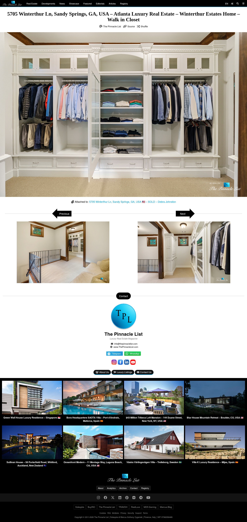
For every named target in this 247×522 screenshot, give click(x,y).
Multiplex (115, 513)
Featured (87, 3)
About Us (104, 372)
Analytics (111, 488)
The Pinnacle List (112, 26)
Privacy (123, 513)
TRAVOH (123, 506)
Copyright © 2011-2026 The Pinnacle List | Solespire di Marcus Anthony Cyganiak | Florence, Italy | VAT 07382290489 (123, 517)
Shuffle (144, 26)
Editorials (100, 3)
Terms (145, 513)
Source (131, 26)
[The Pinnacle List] (123, 478)
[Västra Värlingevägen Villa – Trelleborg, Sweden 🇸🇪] (154, 458)
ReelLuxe (135, 506)
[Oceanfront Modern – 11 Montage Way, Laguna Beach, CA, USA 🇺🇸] (93, 458)
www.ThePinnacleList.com (125, 346)
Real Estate (31, 3)
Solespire (79, 506)
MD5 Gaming (150, 506)
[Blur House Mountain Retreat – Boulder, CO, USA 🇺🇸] (215, 413)
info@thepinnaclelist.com (126, 343)
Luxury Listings (124, 372)
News (62, 3)
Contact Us (145, 372)
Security (131, 513)
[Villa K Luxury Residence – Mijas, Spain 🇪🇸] (215, 458)
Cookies (102, 513)
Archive (123, 488)
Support (138, 513)
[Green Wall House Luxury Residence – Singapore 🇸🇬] (32, 413)
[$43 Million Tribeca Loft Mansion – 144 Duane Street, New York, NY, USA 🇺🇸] (154, 413)
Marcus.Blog (166, 506)
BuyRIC (91, 506)
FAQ (109, 513)
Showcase (74, 3)
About (100, 488)
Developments (48, 3)
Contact (134, 488)
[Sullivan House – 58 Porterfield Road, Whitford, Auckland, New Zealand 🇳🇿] (32, 458)
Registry (124, 3)
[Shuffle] (232, 3)
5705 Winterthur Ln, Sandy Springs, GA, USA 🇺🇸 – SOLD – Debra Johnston (132, 201)
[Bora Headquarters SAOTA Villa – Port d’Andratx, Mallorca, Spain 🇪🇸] (93, 413)
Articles (112, 3)
